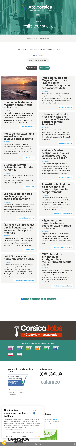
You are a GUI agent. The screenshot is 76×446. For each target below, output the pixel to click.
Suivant (53, 299)
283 (49, 299)
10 (42, 299)
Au (40, 56)
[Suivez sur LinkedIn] (55, 374)
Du (34, 56)
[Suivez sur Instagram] (51, 374)
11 (45, 299)
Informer (36, 38)
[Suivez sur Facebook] (41, 374)
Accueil (29, 38)
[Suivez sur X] (46, 374)
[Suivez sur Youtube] (60, 374)
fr (32, 38)
